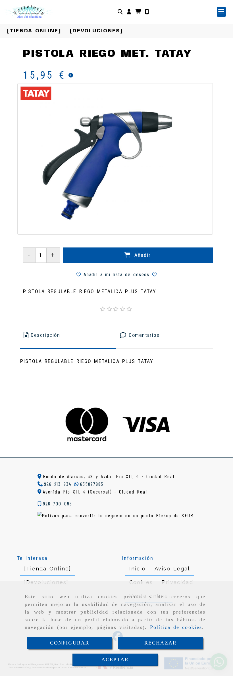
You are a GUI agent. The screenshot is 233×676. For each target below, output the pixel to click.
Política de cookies (176, 627)
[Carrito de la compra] (138, 12)
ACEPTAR (115, 659)
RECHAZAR (160, 643)
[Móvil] (147, 12)
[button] (129, 12)
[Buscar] (120, 12)
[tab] (68, 335)
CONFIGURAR (70, 643)
